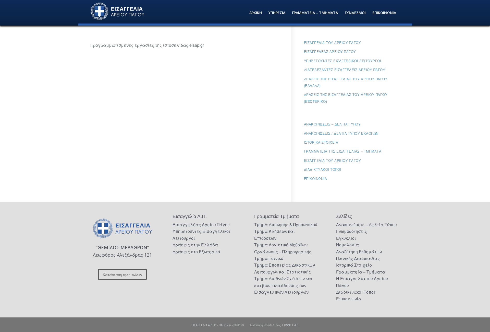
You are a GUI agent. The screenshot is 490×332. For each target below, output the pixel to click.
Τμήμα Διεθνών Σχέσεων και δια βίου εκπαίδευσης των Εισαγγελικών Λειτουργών (283, 285)
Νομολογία (347, 245)
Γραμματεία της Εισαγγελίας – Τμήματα (343, 151)
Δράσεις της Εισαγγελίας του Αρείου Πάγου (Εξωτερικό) (346, 98)
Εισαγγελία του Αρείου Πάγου (332, 42)
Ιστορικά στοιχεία (321, 142)
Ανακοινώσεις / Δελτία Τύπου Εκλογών (341, 133)
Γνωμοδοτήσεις (351, 231)
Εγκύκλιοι (346, 238)
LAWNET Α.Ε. (290, 325)
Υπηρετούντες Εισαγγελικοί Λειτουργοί (342, 60)
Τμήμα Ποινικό (268, 258)
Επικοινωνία (315, 178)
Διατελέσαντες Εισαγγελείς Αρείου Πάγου (344, 69)
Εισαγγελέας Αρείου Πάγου (330, 51)
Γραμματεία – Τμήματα (360, 272)
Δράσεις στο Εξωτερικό (196, 252)
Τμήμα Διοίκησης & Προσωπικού (285, 224)
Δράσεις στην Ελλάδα (195, 245)
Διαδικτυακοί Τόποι (322, 169)
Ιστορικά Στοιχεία (354, 265)
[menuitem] (255, 13)
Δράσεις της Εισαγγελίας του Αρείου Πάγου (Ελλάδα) (346, 82)
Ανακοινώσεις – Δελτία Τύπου (332, 124)
